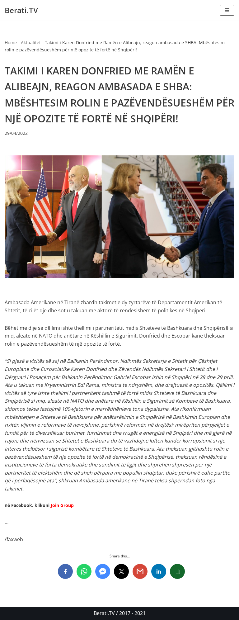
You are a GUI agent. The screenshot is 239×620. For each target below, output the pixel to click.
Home (11, 42)
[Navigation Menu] (227, 10)
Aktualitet (31, 42)
